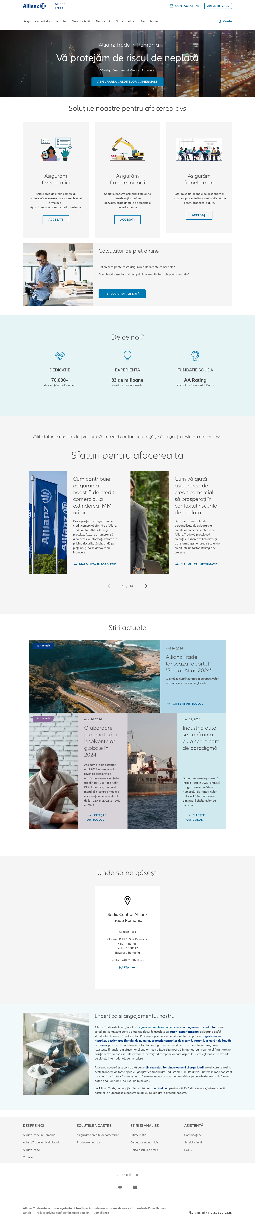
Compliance (101, 1213)
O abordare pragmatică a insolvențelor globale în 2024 (100, 741)
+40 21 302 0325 (133, 960)
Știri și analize (125, 21)
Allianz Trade (31, 1150)
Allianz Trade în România (39, 1135)
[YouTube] (120, 1187)
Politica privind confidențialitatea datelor (62, 1213)
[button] (224, 21)
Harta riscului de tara (144, 1150)
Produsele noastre (88, 1142)
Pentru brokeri (150, 21)
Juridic (27, 1213)
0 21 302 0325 (221, 1213)
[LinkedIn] (135, 1187)
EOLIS (188, 1150)
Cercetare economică (144, 1142)
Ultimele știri (138, 1135)
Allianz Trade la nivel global (41, 1142)
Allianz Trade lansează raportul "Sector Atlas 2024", (189, 664)
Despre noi (103, 21)
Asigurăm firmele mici (56, 179)
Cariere (27, 1157)
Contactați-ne (193, 1135)
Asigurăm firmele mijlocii (127, 179)
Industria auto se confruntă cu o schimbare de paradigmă (201, 738)
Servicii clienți (81, 21)
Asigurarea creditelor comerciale (44, 21)
